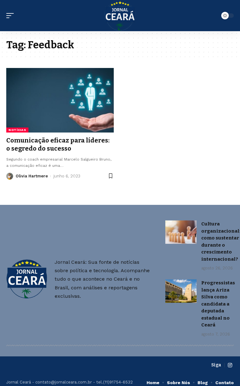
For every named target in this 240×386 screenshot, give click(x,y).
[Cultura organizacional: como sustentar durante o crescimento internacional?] (181, 232)
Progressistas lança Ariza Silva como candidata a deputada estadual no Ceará (218, 304)
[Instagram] (230, 365)
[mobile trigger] (11, 15)
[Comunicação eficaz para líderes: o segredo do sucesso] (60, 100)
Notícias (17, 130)
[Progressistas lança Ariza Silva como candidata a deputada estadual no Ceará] (181, 291)
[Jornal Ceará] (120, 15)
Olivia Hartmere (32, 176)
